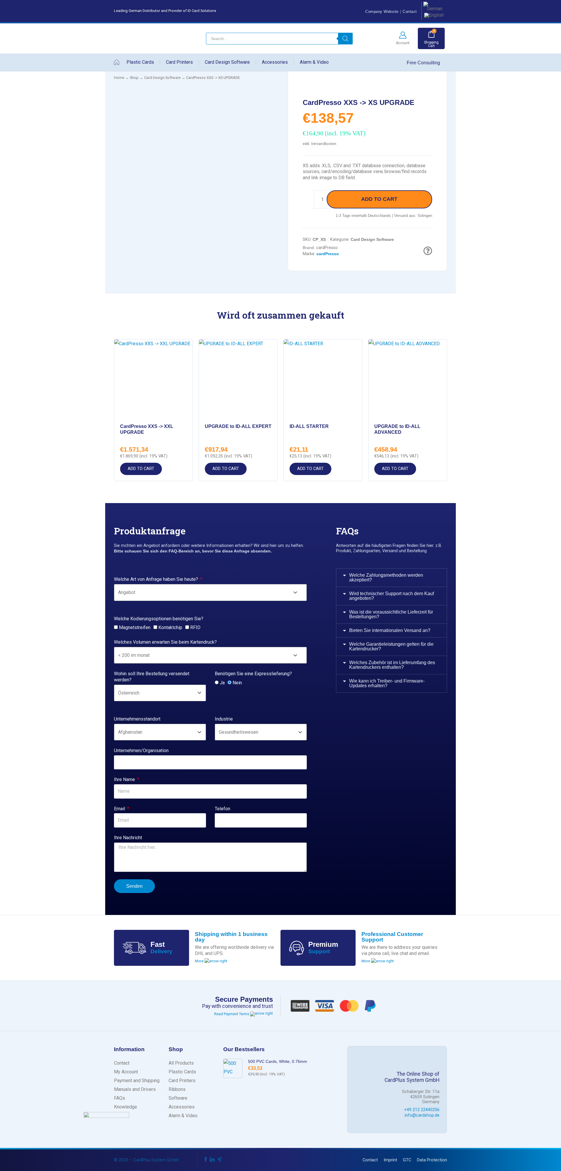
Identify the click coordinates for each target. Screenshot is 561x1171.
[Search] (345, 38)
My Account (126, 1072)
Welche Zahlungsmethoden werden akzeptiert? (386, 577)
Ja (222, 682)
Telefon (222, 808)
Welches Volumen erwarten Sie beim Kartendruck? (165, 642)
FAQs (119, 1098)
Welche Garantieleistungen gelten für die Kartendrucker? (391, 646)
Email (120, 808)
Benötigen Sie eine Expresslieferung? (253, 673)
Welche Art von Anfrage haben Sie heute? (156, 579)
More (200, 961)
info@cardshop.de (422, 1115)
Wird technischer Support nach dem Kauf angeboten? (391, 596)
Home (119, 77)
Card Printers (179, 62)
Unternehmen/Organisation (141, 750)
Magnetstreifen (134, 627)
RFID (195, 627)
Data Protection (432, 1160)
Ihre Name (125, 779)
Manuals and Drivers (135, 1089)
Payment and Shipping (137, 1080)
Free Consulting (424, 62)
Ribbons (177, 1089)
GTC (407, 1160)
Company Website (382, 11)
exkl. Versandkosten (319, 143)
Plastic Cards (140, 62)
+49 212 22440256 (421, 1109)
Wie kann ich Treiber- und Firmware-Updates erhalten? (387, 683)
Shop (134, 77)
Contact (410, 11)
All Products (181, 1063)
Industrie (224, 719)
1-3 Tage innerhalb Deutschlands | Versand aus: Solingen (384, 215)
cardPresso (327, 247)
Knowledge (125, 1107)
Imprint (390, 1160)
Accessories (275, 62)
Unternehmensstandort (137, 719)
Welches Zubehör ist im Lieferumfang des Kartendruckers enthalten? (392, 665)
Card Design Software (227, 62)
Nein (237, 682)
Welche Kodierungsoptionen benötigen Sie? (158, 618)
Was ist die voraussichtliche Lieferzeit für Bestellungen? (391, 614)
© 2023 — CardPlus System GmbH (146, 1160)
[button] (391, 578)
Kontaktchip (170, 627)
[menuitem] (432, 6)
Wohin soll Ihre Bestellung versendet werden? (151, 677)
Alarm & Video (314, 62)
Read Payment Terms (232, 1014)
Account (403, 43)
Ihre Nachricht (128, 837)
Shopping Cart (431, 44)
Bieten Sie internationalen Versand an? (389, 630)
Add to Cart (379, 199)
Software (178, 1098)
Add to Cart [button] (141, 468)
